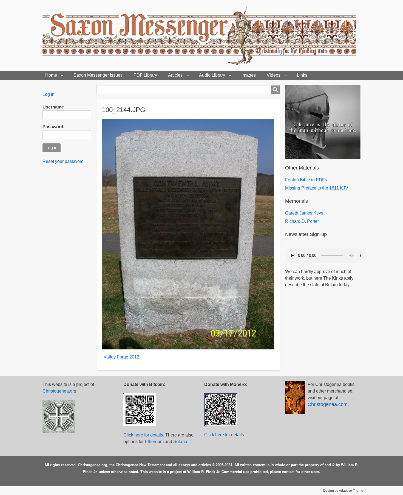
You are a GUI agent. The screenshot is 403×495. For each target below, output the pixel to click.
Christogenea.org (59, 391)
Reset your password (63, 161)
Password (52, 126)
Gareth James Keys (304, 213)
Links (302, 75)
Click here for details (143, 435)
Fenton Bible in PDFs (306, 179)
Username (53, 107)
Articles (175, 75)
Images (249, 75)
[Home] (201, 35)
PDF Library (145, 75)
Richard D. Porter (302, 221)
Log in (48, 94)
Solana (180, 441)
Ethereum (154, 441)
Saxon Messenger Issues (98, 75)
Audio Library (212, 75)
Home (51, 75)
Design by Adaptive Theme (343, 491)
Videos (273, 75)
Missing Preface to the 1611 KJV (316, 188)
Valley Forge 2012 (121, 357)
